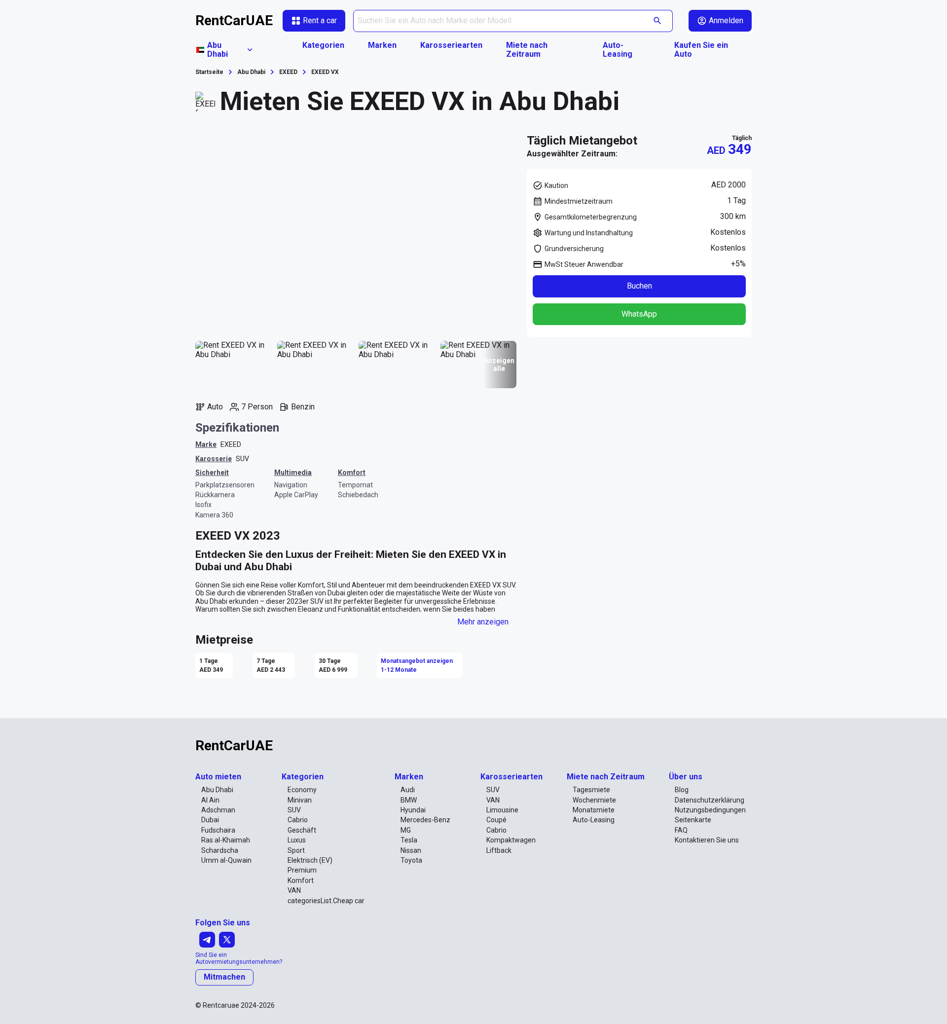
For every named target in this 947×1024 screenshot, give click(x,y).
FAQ (681, 830)
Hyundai (413, 810)
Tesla (409, 840)
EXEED (230, 444)
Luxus (297, 840)
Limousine (502, 810)
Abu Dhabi (217, 790)
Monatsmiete (594, 810)
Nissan (411, 850)
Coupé (496, 820)
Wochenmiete (594, 800)
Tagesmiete (591, 790)
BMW (409, 800)
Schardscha (219, 850)
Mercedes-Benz (425, 820)
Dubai (210, 820)
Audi (408, 790)
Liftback (498, 850)
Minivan (300, 800)
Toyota (411, 860)
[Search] (658, 21)
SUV (242, 459)
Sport (296, 850)
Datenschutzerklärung (709, 800)
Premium (302, 870)
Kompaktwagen (511, 840)
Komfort (301, 880)
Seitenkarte (693, 820)
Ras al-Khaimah (225, 840)
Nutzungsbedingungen (710, 810)
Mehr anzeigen (483, 621)
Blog (682, 790)
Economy (302, 790)
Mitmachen (224, 977)
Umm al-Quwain (226, 860)
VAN (294, 890)
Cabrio (298, 820)
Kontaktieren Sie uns (707, 840)
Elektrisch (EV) (310, 860)
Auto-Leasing (617, 49)
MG (406, 830)
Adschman (218, 810)
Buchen (639, 286)
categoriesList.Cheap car (326, 901)
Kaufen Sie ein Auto (701, 49)
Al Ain (210, 800)
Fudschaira (218, 830)
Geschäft (302, 830)
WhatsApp (639, 314)
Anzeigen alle (499, 364)
